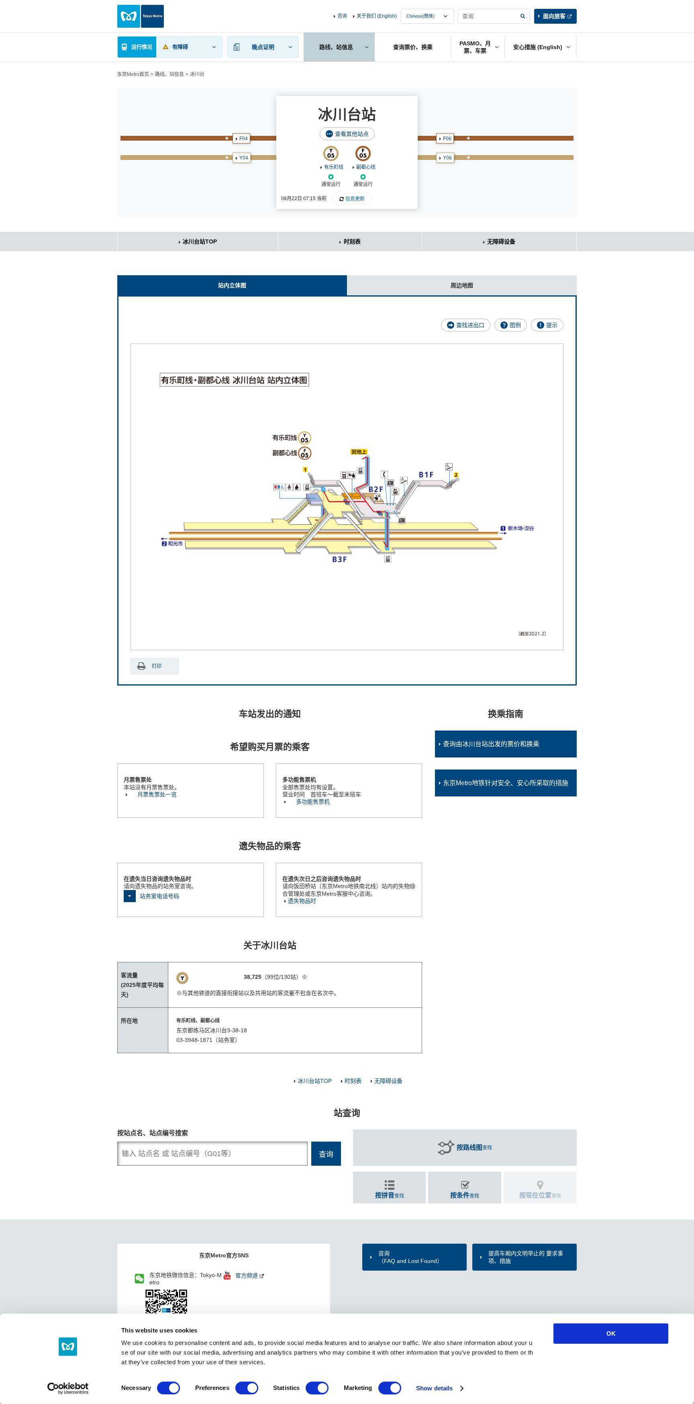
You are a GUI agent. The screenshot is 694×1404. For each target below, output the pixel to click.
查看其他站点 (352, 134)
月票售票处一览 (157, 794)
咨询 (342, 16)
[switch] (246, 1387)
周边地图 (462, 285)
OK (611, 1333)
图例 (515, 325)
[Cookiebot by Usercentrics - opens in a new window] (68, 1388)
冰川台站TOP (200, 241)
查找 (474, 1147)
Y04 (243, 158)
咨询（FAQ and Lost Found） (410, 1257)
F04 (243, 138)
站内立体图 (232, 285)
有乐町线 (333, 167)
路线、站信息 (169, 74)
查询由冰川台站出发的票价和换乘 (491, 744)
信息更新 (355, 199)
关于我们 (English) (377, 16)
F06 (447, 138)
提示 (551, 325)
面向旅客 (554, 16)
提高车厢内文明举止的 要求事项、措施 (525, 1257)
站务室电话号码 (159, 896)
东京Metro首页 (133, 74)
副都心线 (366, 167)
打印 (156, 666)
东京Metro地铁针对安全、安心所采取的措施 (505, 783)
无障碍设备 (501, 241)
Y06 (447, 158)
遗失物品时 (302, 901)
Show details (434, 1388)
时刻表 (352, 241)
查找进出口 (470, 325)
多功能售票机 (313, 801)
